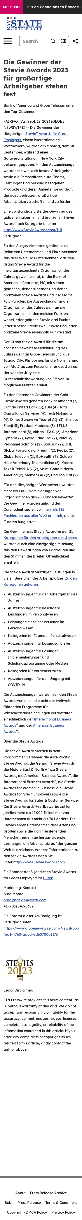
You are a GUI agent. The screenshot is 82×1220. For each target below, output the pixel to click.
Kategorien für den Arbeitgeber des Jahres (40, 537)
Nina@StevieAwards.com (24, 900)
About (20, 1193)
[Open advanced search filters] (63, 41)
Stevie (30, 133)
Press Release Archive (48, 1193)
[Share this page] (75, 41)
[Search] (53, 41)
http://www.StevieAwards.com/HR (32, 230)
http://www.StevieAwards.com (39, 862)
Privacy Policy (63, 1212)
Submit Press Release (23, 1202)
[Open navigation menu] (7, 41)
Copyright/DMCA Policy (27, 1212)
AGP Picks (11, 7)
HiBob (48, 878)
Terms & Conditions (61, 1202)
